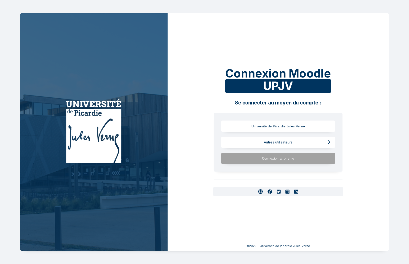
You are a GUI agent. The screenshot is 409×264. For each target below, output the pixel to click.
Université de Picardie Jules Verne (278, 126)
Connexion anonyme (278, 158)
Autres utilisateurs (278, 142)
